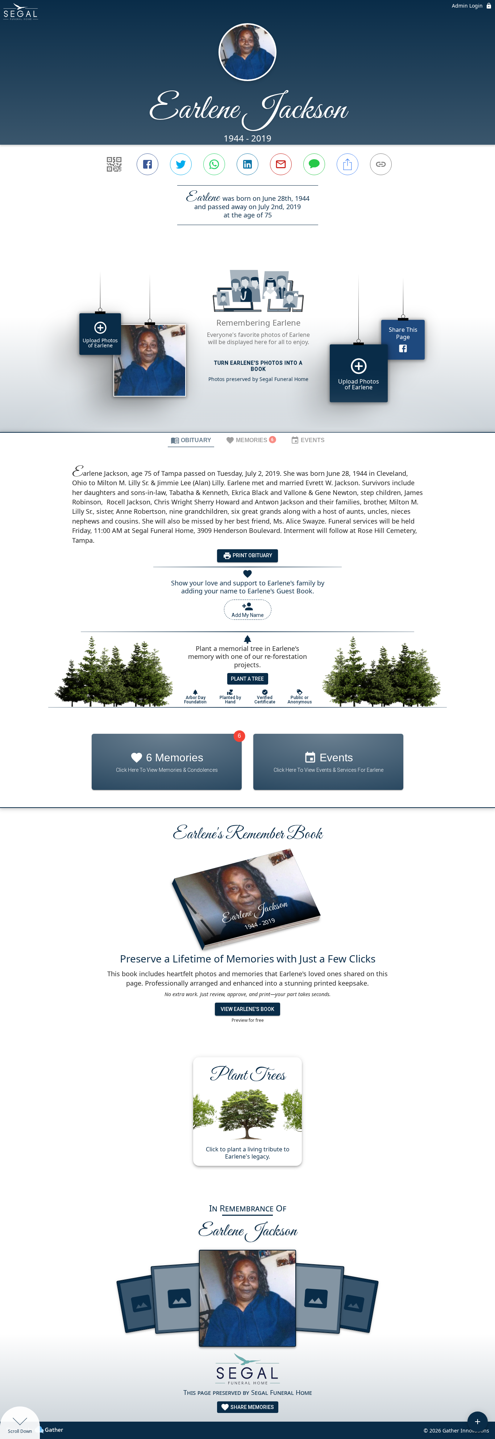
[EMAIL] (281, 164)
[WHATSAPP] (214, 164)
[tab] (191, 440)
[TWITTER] (181, 164)
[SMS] (314, 164)
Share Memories (251, 1407)
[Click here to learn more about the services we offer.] (247, 1370)
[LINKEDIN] (247, 164)
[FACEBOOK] (147, 164)
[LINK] (381, 164)
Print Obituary (252, 555)
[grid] (247, 341)
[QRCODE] (114, 164)
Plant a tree (247, 679)
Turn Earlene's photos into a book (258, 366)
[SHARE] (347, 164)
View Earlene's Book (247, 1009)
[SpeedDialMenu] (477, 1422)
